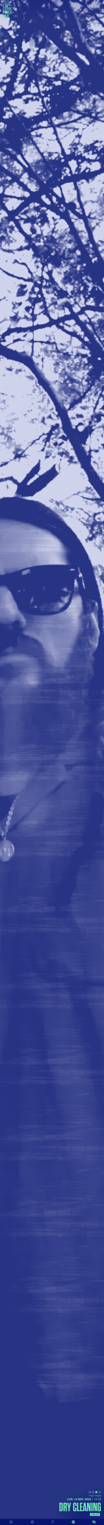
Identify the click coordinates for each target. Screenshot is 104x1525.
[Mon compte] (53, 1522)
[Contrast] (94, 1522)
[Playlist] (73, 1522)
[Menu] (11, 1522)
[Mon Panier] (32, 1522)
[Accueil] (8, 9)
